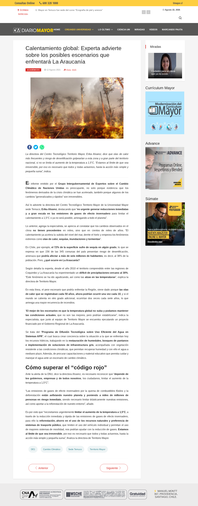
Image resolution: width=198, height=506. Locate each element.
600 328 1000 (50, 3)
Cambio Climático (51, 449)
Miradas (140, 29)
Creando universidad (78, 29)
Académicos (33, 70)
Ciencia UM (123, 29)
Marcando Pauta (172, 29)
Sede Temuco (75, 449)
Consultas (25, 3)
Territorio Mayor (97, 449)
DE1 (33, 449)
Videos (153, 29)
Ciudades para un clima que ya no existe (163, 72)
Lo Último (104, 29)
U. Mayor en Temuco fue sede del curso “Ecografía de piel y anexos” (69, 10)
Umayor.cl (178, 3)
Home (57, 29)
